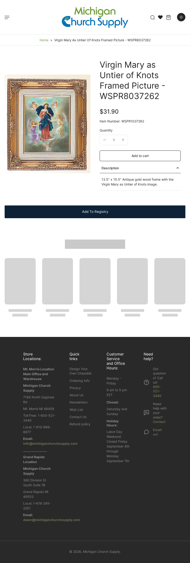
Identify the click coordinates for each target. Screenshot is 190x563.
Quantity (106, 130)
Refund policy (80, 424)
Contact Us (78, 417)
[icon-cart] (168, 17)
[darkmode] (181, 17)
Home (44, 40)
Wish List (76, 410)
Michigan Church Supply (101, 551)
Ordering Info (80, 381)
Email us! (157, 432)
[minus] (104, 140)
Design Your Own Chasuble (81, 371)
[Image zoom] (47, 124)
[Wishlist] (160, 17)
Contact (159, 422)
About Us (76, 395)
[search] (152, 17)
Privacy (75, 388)
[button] (140, 155)
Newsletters (79, 402)
